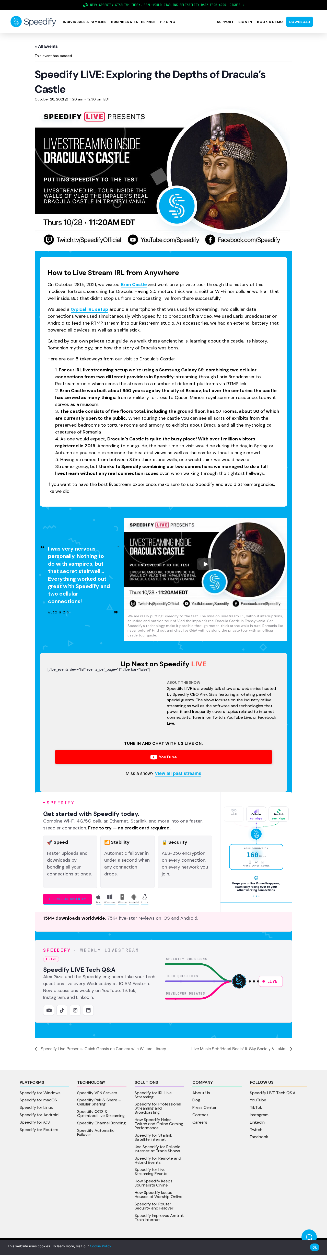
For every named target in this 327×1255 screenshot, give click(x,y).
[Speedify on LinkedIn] (88, 1010)
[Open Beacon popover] (309, 1237)
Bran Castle (134, 284)
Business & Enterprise (133, 22)
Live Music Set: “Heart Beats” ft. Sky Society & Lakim (239, 1049)
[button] (84, 22)
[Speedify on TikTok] (61, 1010)
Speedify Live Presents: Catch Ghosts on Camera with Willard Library (103, 1049)
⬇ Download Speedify (67, 899)
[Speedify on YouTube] (48, 1010)
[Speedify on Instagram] (75, 1010)
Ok (314, 1247)
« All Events (46, 46)
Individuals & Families (85, 22)
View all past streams (178, 773)
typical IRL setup (89, 309)
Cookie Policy (100, 1246)
